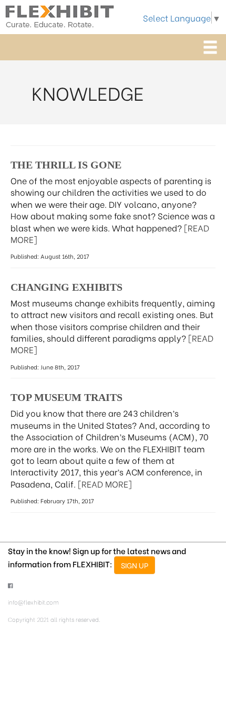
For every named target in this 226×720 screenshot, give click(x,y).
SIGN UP (134, 564)
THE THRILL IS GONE (66, 165)
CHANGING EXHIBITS (66, 287)
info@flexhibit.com (33, 602)
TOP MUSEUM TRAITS (66, 397)
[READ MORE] (105, 484)
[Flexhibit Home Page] (59, 14)
